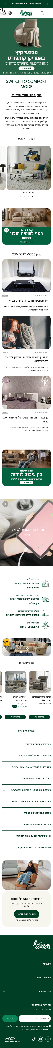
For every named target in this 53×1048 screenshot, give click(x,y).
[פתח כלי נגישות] (2, 10)
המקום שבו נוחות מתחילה (26, 95)
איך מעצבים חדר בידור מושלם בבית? (28, 301)
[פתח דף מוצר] (29, 168)
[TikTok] (34, 1039)
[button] (49, 13)
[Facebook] (48, 1039)
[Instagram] (40, 1039)
